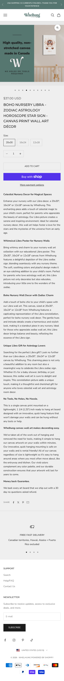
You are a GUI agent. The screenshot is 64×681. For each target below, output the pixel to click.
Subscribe (14, 627)
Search (7, 575)
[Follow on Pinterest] (23, 640)
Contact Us (9, 586)
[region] (32, 535)
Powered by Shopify (42, 657)
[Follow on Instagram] (14, 640)
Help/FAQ (8, 580)
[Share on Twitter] (18, 502)
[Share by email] (27, 502)
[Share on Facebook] (13, 502)
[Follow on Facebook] (5, 640)
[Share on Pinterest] (23, 502)
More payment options (32, 185)
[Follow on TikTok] (31, 640)
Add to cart (32, 166)
